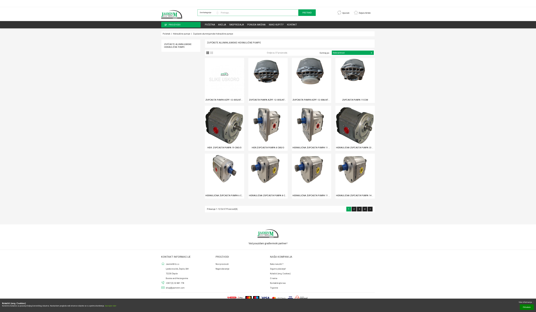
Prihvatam (527, 307)
